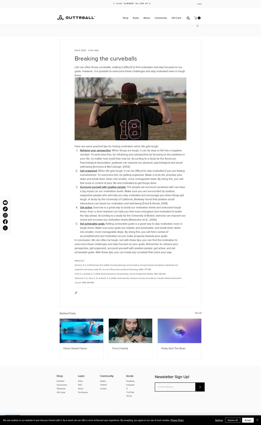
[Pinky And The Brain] (179, 331)
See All (198, 313)
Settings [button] (219, 420)
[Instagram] (5, 215)
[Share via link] (76, 292)
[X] (5, 228)
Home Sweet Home (75, 348)
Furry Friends (120, 348)
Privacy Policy (177, 420)
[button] (188, 18)
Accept (248, 420)
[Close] (257, 420)
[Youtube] (5, 202)
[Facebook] (5, 221)
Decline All (233, 420)
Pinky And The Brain (173, 348)
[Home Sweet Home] (81, 331)
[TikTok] (5, 209)
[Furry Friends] (130, 331)
